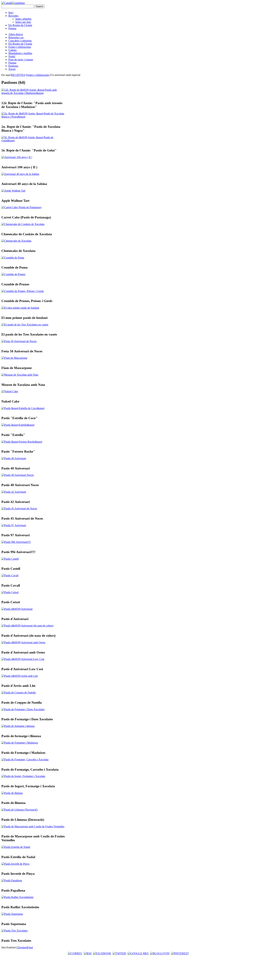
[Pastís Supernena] (12, 913)
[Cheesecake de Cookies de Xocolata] (22, 224)
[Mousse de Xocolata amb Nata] (19, 374)
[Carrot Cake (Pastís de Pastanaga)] (21, 207)
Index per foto (23, 22)
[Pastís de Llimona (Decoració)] (19, 809)
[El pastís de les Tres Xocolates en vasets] (24, 324)
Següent (22, 947)
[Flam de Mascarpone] (14, 357)
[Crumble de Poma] (12, 257)
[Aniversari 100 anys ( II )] (16, 157)
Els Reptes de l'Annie (20, 25)
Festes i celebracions (19, 46)
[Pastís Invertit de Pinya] (15, 863)
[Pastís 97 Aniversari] (13, 525)
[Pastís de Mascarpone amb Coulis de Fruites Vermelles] (32, 826)
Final (30, 947)
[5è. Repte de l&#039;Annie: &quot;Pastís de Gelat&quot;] (33, 140)
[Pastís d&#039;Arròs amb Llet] (19, 675)
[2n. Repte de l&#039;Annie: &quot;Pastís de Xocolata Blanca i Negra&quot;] (33, 116)
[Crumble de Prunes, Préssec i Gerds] (22, 291)
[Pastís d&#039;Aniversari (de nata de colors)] (27, 625)
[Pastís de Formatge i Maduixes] (19, 742)
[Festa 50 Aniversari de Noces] (19, 341)
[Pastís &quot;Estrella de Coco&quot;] (23, 408)
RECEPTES (18, 74)
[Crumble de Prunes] (13, 274)
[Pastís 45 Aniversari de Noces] (19, 508)
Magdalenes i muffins (20, 53)
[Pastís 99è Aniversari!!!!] (16, 541)
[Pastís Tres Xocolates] (14, 930)
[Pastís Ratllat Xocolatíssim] (17, 897)
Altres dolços (15, 34)
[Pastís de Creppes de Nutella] (18, 692)
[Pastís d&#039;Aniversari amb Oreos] (23, 642)
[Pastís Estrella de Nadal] (15, 846)
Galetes (12, 50)
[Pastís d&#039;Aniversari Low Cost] (22, 659)
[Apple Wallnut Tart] (13, 190)
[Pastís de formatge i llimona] (18, 726)
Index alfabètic (23, 18)
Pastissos (13, 65)
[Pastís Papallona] (11, 880)
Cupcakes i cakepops (20, 40)
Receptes (13, 15)
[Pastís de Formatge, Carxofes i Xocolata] (24, 759)
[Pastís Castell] (10, 558)
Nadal (11, 56)
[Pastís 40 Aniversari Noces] (17, 474)
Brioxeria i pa (15, 37)
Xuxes (12, 68)
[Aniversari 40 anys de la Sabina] (20, 173)
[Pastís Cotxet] (10, 592)
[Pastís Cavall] (9, 575)
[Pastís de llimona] (12, 792)
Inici (10, 12)
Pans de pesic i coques (20, 59)
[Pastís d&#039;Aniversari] (17, 608)
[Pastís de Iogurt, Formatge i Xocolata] (23, 776)
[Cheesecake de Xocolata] (16, 240)
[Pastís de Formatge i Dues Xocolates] (23, 709)
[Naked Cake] (9, 391)
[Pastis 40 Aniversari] (13, 458)
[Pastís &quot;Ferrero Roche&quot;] (21, 441)
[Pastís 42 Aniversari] (13, 491)
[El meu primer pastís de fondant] (20, 307)
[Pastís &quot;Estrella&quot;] (18, 424)
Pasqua (12, 28)
